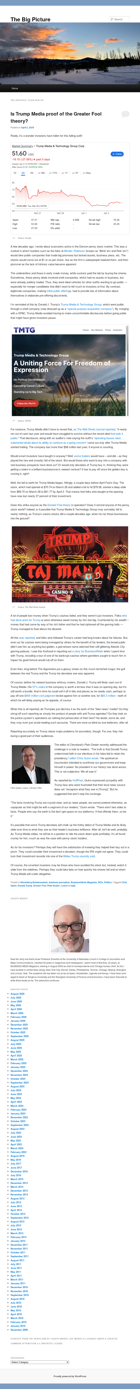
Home (15, 88)
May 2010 (16, 1310)
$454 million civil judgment (39, 695)
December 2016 (19, 1171)
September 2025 (20, 1036)
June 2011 (16, 1268)
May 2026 (16, 1005)
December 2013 (19, 1190)
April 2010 (16, 1314)
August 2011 (17, 1260)
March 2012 (17, 1233)
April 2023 (16, 1144)
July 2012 (16, 1225)
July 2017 (16, 1163)
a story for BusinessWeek (87, 651)
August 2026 (17, 993)
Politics (108, 882)
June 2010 (16, 1306)
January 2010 (18, 1326)
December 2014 (19, 1183)
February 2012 (18, 1237)
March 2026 (17, 1013)
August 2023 (17, 1129)
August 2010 (17, 1299)
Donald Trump (25, 885)
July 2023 (16, 1132)
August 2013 (17, 1198)
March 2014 (17, 1186)
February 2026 (18, 1017)
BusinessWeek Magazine (84, 882)
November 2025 (19, 1028)
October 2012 (18, 1214)
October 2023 (18, 1121)
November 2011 (19, 1248)
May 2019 (16, 1159)
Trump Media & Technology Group (81, 304)
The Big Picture (30, 19)
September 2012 (20, 1217)
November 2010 (19, 1291)
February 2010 (18, 1322)
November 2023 (19, 1117)
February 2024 (18, 1109)
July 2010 (16, 1302)
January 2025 (18, 1067)
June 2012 (16, 1229)
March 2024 (17, 1105)
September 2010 (20, 1295)
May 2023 (16, 1140)
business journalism (59, 882)
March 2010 (17, 1318)
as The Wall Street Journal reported (94, 429)
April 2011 (16, 1275)
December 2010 (19, 1287)
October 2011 (18, 1252)
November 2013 (19, 1194)
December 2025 (19, 1024)
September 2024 (20, 1082)
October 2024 (18, 1078)
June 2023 (16, 1136)
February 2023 (18, 1152)
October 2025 (18, 1032)
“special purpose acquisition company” (90, 309)
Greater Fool (39, 885)
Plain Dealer (53, 885)
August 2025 (17, 1040)
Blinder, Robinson (74, 251)
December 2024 (19, 1071)
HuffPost (78, 780)
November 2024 (19, 1075)
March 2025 (17, 1059)
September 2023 (20, 1125)
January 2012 (18, 1241)
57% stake (38, 687)
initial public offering (58, 291)
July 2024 (16, 1090)
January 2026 (18, 1020)
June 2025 (16, 1048)
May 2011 (16, 1271)
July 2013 (16, 1202)
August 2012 (17, 1221)
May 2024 (16, 1098)
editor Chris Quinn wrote (83, 758)
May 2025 (16, 1051)
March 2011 (17, 1279)
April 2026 (16, 1009)
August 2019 (17, 1156)
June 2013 (16, 1206)
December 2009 (19, 1329)
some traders (82, 456)
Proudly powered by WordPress (70, 1376)
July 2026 (16, 997)
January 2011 (18, 1283)
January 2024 (18, 1113)
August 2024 (17, 1086)
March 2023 (17, 1148)
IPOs (100, 882)
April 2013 (16, 1210)
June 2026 (16, 1001)
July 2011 (16, 1264)
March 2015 (17, 1179)
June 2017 (16, 1167)
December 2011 (19, 1244)
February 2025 (18, 1063)
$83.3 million (108, 695)
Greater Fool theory (59, 505)
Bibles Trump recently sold (79, 856)
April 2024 (16, 1101)
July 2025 (16, 1044)
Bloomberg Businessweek (34, 882)
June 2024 (16, 1094)
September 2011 (20, 1256)
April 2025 (16, 1055)
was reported (27, 637)
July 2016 (16, 1175)
